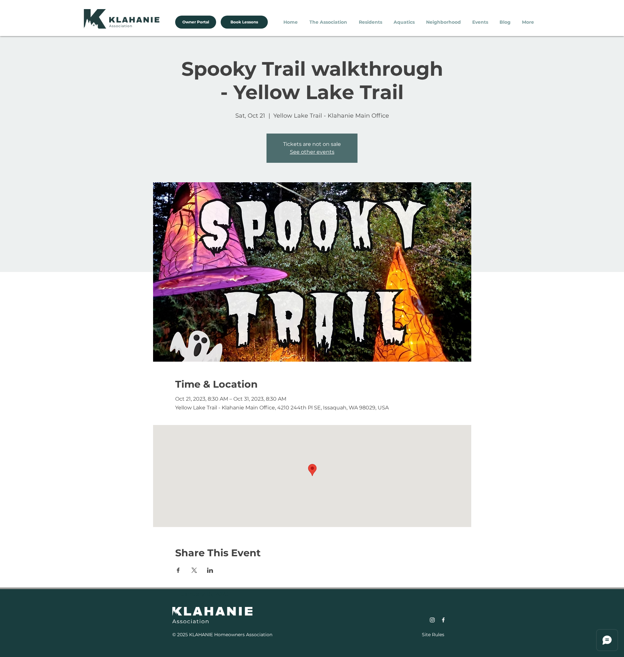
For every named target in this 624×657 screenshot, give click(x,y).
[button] (329, 22)
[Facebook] (443, 620)
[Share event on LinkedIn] (210, 570)
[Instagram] (432, 620)
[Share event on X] (194, 570)
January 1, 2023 (203, 602)
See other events (312, 152)
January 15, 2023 (204, 594)
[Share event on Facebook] (178, 570)
